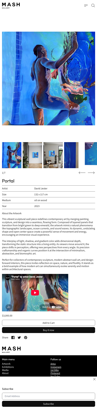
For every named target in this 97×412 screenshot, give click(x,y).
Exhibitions (8, 367)
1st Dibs (55, 370)
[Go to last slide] (82, 173)
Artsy (53, 363)
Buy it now (48, 330)
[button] (93, 5)
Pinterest (55, 373)
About (5, 373)
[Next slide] (91, 173)
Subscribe (48, 403)
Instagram (56, 367)
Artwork (6, 363)
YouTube (55, 376)
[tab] (11, 155)
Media (5, 370)
